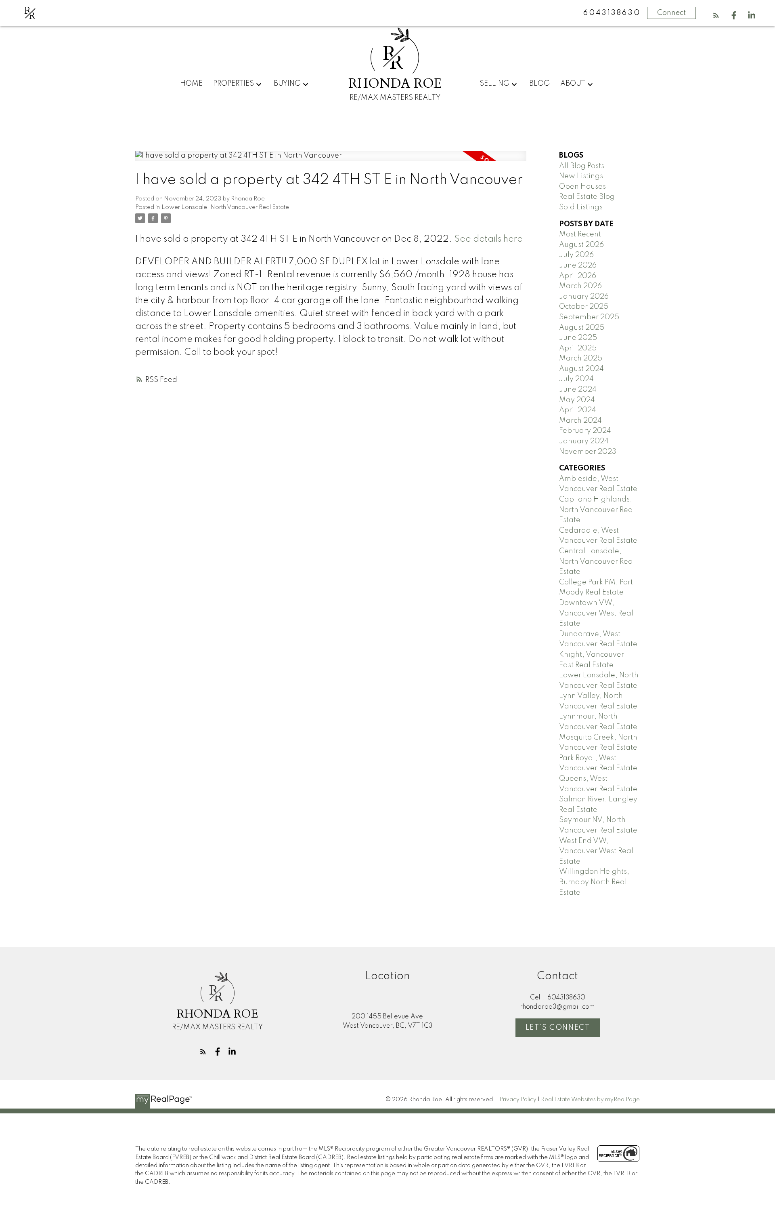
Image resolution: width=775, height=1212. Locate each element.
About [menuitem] (572, 83)
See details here (488, 239)
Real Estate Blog (587, 196)
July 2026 (576, 255)
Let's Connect (558, 1027)
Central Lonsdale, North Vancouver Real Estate (597, 561)
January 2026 (584, 296)
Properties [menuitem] (233, 83)
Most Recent (580, 234)
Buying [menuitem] (287, 83)
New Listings (581, 176)
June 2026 (578, 265)
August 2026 (581, 245)
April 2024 (577, 410)
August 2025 (581, 327)
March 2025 (580, 358)
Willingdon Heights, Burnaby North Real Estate (594, 882)
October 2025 (583, 306)
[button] (716, 15)
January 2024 (584, 441)
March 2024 (580, 420)
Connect (671, 13)
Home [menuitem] (191, 83)
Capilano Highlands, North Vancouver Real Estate (597, 510)
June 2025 (578, 337)
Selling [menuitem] (494, 83)
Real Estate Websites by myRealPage (590, 1099)
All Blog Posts (581, 166)
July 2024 (576, 379)
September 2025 (589, 317)
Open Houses (582, 186)
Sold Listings (581, 207)
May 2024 (577, 400)
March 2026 (580, 286)
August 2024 (581, 369)
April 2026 (577, 276)
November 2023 (587, 451)
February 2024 (585, 430)
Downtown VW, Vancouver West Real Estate (596, 613)
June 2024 (578, 389)
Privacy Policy (517, 1099)
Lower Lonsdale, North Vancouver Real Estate (225, 207)
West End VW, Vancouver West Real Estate (596, 851)
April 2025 (578, 348)
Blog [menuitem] (539, 83)
